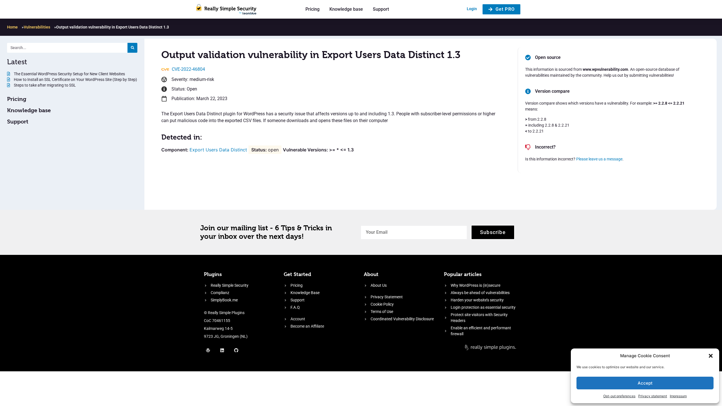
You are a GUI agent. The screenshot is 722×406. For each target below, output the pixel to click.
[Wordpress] (208, 350)
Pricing (312, 9)
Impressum (678, 396)
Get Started (297, 274)
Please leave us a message (599, 159)
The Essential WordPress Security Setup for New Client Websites (69, 74)
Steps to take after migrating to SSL (44, 85)
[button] (711, 356)
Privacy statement (652, 396)
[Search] (132, 48)
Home (12, 27)
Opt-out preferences (619, 396)
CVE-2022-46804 (188, 69)
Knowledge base (346, 9)
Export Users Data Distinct (218, 150)
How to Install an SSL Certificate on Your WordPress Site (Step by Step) (75, 79)
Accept (645, 383)
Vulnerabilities (37, 27)
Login (472, 8)
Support (381, 9)
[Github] (236, 350)
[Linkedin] (222, 350)
